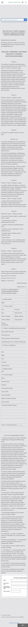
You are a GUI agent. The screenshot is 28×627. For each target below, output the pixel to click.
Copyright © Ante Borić (14, 622)
